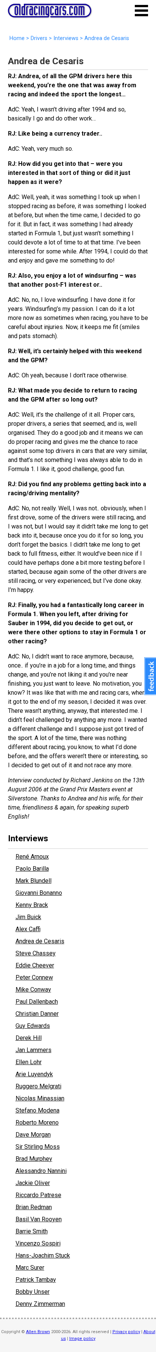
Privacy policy (126, 1331)
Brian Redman (34, 1207)
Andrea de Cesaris (40, 941)
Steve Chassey (36, 953)
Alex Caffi (28, 929)
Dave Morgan (33, 1134)
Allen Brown (38, 1331)
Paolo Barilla (32, 868)
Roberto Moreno (37, 1122)
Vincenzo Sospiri (38, 1243)
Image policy (82, 1338)
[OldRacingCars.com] (49, 13)
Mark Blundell (33, 880)
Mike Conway (33, 989)
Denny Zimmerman (40, 1303)
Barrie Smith (32, 1231)
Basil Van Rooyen (39, 1219)
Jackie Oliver (33, 1183)
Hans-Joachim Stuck (43, 1255)
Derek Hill (29, 1037)
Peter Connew (34, 977)
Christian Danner (37, 1013)
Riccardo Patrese (38, 1195)
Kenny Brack (32, 905)
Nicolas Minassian (40, 1098)
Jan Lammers (33, 1050)
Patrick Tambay (36, 1279)
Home (17, 38)
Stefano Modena (37, 1110)
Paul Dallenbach (37, 1001)
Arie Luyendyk (34, 1074)
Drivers (39, 38)
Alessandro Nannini (41, 1170)
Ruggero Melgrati (38, 1086)
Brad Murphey (34, 1158)
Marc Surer (30, 1267)
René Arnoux (32, 856)
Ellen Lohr (29, 1062)
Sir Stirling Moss (38, 1146)
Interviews (65, 38)
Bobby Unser (33, 1291)
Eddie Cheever (35, 965)
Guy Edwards (33, 1025)
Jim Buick (28, 917)
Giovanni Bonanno (39, 892)
